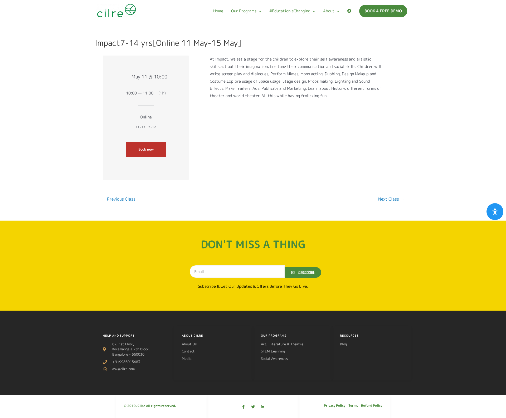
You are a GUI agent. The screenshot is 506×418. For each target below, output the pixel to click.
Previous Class (118, 199)
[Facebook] (243, 407)
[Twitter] (253, 407)
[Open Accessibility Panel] (494, 211)
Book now (146, 149)
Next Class (391, 199)
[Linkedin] (262, 407)
